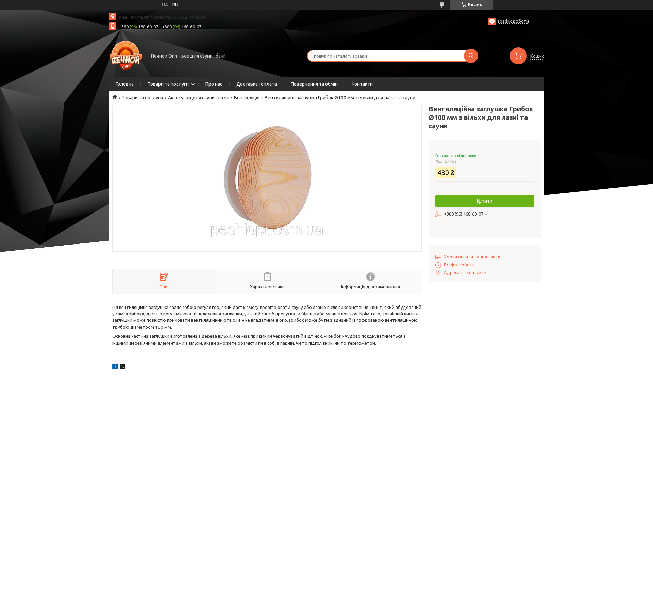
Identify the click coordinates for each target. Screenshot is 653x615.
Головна (125, 84)
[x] (122, 367)
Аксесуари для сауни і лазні (198, 97)
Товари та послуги (168, 84)
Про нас (213, 84)
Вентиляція (246, 97)
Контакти (362, 84)
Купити (484, 201)
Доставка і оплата (256, 84)
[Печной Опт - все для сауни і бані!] (126, 55)
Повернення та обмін (314, 84)
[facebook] (115, 367)
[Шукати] (471, 56)
